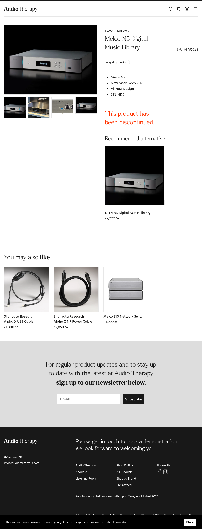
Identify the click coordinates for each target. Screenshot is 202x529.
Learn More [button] (120, 522)
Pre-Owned (124, 485)
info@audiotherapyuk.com (21, 463)
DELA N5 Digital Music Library (128, 213)
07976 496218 (13, 457)
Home (109, 31)
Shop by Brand (126, 478)
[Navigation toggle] (195, 9)
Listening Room (86, 478)
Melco (123, 63)
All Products (124, 472)
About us (81, 472)
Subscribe (133, 399)
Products (121, 31)
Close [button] (190, 522)
